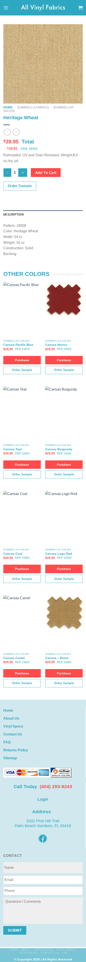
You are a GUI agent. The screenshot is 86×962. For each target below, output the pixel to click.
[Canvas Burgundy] (64, 404)
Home (8, 107)
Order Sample (20, 186)
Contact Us (12, 734)
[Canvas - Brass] (64, 612)
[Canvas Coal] (22, 508)
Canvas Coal (12, 553)
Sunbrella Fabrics (33, 107)
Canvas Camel (14, 658)
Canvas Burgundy (58, 449)
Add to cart (45, 173)
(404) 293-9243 (56, 786)
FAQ (7, 742)
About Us (11, 718)
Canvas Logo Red (58, 553)
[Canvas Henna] (64, 299)
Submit (15, 930)
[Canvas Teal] (22, 404)
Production (43, 949)
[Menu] (6, 7)
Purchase (22, 360)
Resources (29, 952)
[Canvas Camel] (22, 613)
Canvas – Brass (57, 658)
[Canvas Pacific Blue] (22, 299)
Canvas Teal (12, 449)
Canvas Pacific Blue (18, 344)
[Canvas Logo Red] (64, 508)
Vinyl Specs (13, 726)
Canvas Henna (56, 344)
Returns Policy (15, 750)
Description (13, 214)
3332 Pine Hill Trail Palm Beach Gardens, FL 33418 (43, 823)
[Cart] (80, 8)
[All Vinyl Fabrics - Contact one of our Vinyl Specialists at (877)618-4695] (43, 7)
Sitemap (10, 758)
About (26, 949)
